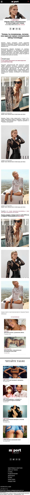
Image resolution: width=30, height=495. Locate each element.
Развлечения (13, 474)
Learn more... (10, 494)
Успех (10, 477)
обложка (3, 314)
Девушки (11, 475)
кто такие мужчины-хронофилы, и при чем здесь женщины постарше (15, 211)
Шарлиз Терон (25, 312)
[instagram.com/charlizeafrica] (15, 248)
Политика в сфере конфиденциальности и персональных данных (12, 491)
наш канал (21, 216)
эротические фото (14, 312)
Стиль (10, 472)
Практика (11, 479)
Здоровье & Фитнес (15, 468)
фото (7, 312)
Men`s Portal (21, 24)
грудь (3, 312)
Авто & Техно (13, 470)
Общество (12, 481)
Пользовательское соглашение (21, 491)
